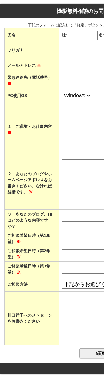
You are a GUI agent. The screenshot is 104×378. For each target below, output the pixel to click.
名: (101, 35)
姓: (64, 35)
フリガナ (16, 50)
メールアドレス (24, 65)
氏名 (12, 35)
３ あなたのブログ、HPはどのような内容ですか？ (30, 220)
